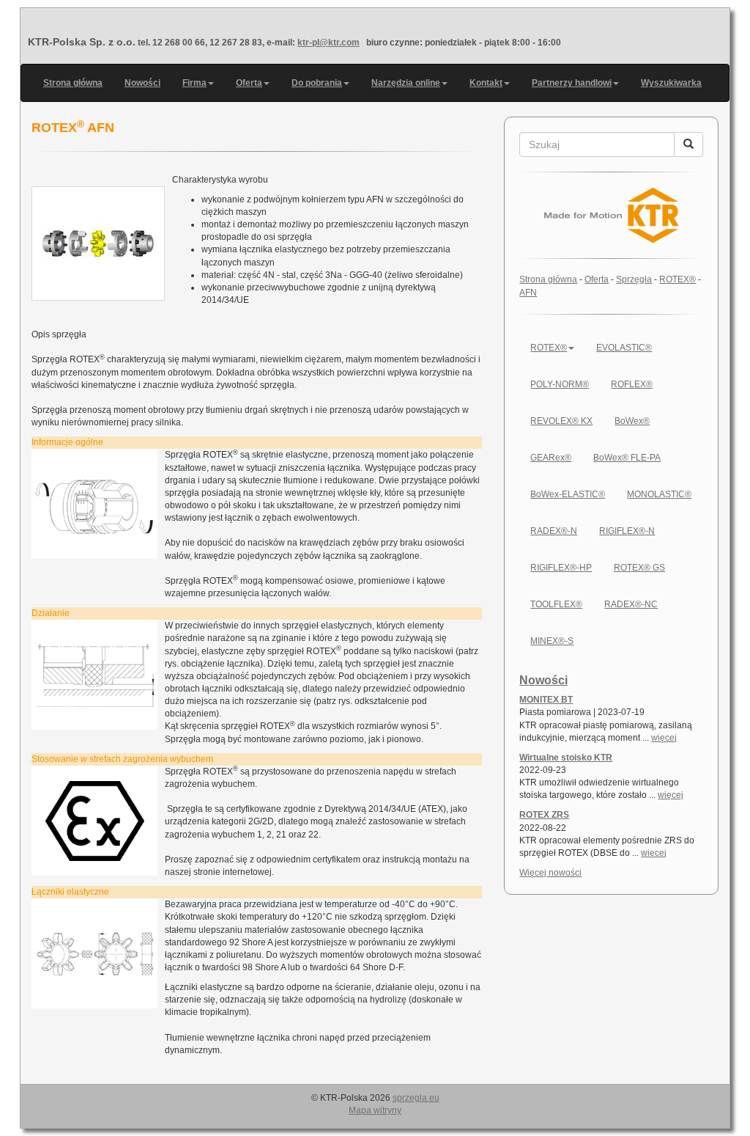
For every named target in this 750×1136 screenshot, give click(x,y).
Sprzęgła (634, 279)
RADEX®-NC (631, 604)
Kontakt (485, 83)
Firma (194, 83)
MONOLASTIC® (659, 494)
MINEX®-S (551, 641)
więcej (664, 738)
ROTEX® (677, 279)
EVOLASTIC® (624, 347)
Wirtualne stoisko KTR (565, 757)
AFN (528, 292)
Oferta (249, 83)
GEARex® (550, 457)
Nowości (142, 83)
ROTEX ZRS (544, 815)
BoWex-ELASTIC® (567, 494)
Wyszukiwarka (671, 83)
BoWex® (632, 421)
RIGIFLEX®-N (627, 531)
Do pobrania (317, 83)
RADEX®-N (553, 531)
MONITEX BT (546, 700)
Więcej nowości (550, 873)
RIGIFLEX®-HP (561, 567)
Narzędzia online (405, 83)
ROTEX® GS (639, 567)
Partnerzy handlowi (572, 83)
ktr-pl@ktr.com (328, 42)
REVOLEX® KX (561, 421)
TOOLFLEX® (556, 604)
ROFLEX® (632, 384)
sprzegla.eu (416, 1098)
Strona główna (73, 83)
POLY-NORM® (559, 384)
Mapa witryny (375, 1110)
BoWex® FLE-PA (627, 457)
